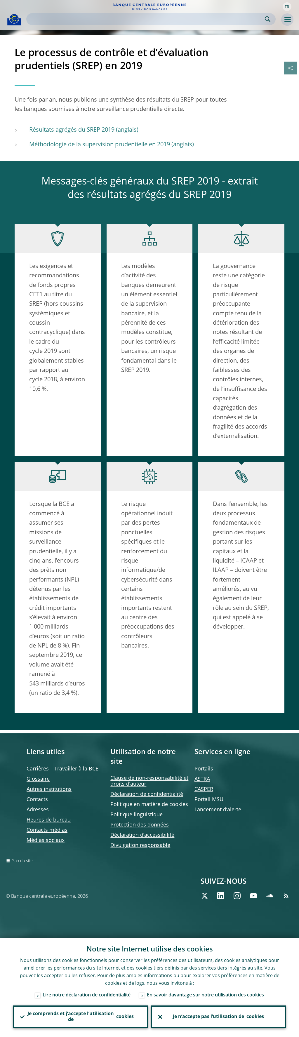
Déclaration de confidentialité (146, 794)
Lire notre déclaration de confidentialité (87, 995)
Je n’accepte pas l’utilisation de (218, 1017)
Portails (203, 769)
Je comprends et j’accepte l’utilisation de (80, 1017)
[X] (204, 896)
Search (267, 19)
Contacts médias (47, 830)
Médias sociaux (46, 840)
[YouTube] (253, 896)
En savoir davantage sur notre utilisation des (205, 995)
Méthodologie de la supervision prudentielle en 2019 (99, 145)
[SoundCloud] (270, 896)
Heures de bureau (49, 820)
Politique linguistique (136, 814)
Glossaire (38, 779)
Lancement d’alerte (217, 809)
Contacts (37, 799)
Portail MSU (208, 799)
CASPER (203, 789)
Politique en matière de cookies (149, 804)
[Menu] (287, 19)
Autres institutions (49, 789)
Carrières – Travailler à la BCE (62, 769)
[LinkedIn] (221, 896)
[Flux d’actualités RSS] (286, 896)
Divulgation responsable (140, 845)
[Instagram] (237, 896)
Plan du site (22, 861)
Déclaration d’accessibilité (142, 835)
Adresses (38, 809)
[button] (287, 6)
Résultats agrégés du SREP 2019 (71, 130)
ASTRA (202, 779)
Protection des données (139, 825)
